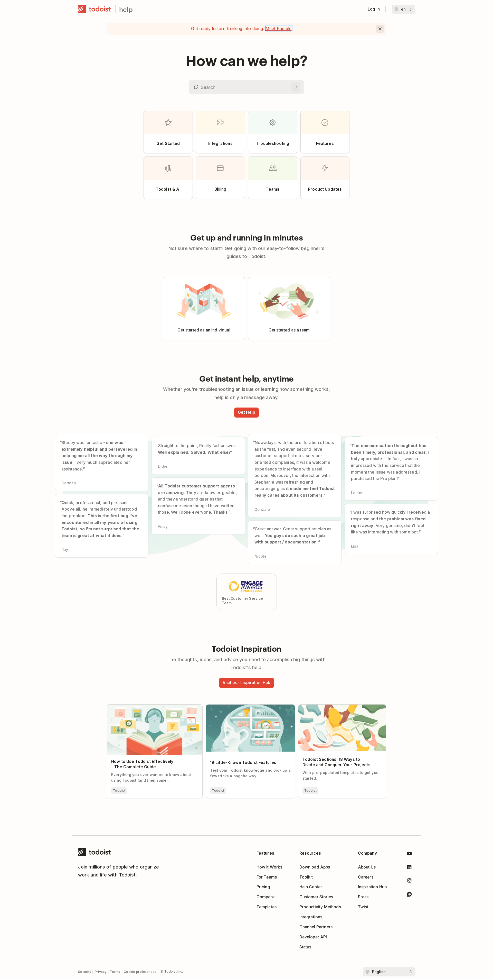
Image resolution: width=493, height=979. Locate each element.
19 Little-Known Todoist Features (238, 707)
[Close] (380, 29)
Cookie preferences (140, 972)
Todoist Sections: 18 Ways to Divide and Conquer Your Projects (337, 709)
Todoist (119, 790)
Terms (115, 972)
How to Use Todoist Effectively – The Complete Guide (152, 709)
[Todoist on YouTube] (409, 854)
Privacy (101, 972)
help (126, 9)
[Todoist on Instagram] (409, 881)
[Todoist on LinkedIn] (409, 868)
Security (84, 972)
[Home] (94, 9)
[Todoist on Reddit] (409, 895)
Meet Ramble (279, 28)
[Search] (295, 87)
